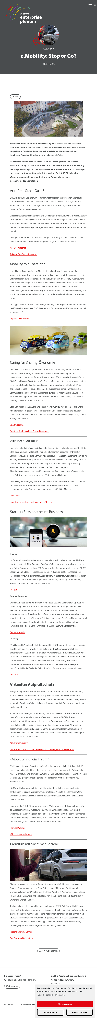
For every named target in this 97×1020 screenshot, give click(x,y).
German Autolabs (17, 632)
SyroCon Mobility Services (21, 938)
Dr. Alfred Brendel (17, 425)
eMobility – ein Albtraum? (21, 834)
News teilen (47, 64)
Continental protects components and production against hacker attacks (42, 749)
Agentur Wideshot (18, 248)
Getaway (14, 674)
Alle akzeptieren (65, 1004)
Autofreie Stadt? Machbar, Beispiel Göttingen (29, 431)
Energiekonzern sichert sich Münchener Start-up (31, 502)
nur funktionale (50, 1012)
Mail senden (12, 986)
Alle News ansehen (48, 951)
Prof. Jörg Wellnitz (18, 828)
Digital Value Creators (19, 318)
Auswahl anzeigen (79, 1012)
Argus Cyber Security (19, 743)
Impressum (60, 995)
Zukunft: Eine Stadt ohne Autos (23, 254)
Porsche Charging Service (21, 932)
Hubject (13, 590)
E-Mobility (15, 97)
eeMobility (14, 495)
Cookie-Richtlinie (45, 995)
